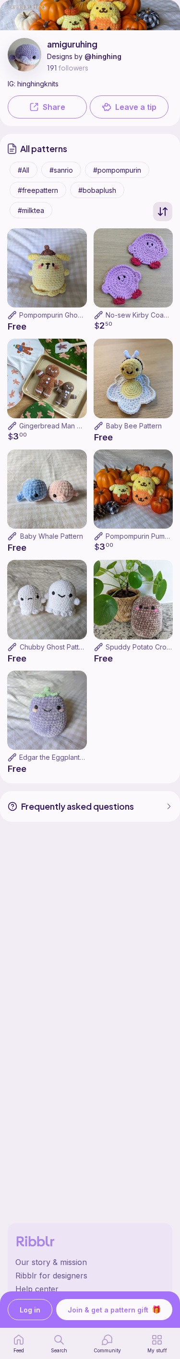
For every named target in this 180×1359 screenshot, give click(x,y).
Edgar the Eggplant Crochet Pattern (75, 757)
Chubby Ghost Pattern (54, 647)
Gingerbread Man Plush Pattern (68, 426)
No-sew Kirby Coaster (141, 315)
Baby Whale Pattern (51, 536)
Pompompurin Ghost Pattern (63, 315)
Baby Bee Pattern (134, 426)
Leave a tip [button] (135, 107)
